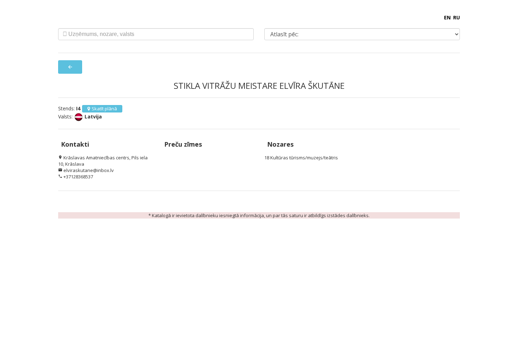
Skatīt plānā (104, 108)
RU (456, 17)
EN (447, 17)
